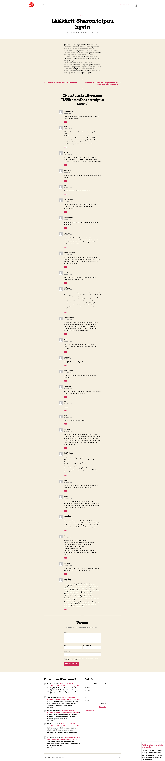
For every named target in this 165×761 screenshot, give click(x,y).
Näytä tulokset (102, 707)
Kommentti (67, 632)
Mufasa (88, 687)
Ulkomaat (82, 15)
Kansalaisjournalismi (124, 4)
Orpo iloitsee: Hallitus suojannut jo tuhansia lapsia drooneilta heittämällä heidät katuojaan (63, 738)
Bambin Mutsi (89, 694)
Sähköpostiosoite (87, 645)
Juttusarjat (115, 4)
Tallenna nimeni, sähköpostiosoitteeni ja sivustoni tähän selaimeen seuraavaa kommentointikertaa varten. (81, 659)
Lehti (49, 757)
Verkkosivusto (67, 651)
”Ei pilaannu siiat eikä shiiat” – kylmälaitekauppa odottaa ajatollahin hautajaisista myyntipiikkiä (63, 685)
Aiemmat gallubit (90, 710)
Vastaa (65, 121)
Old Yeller (88, 697)
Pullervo (88, 700)
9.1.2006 (85, 32)
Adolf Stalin (76, 32)
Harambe (88, 690)
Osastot (108, 4)
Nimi (65, 645)
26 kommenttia (94, 32)
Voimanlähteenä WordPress (57, 757)
